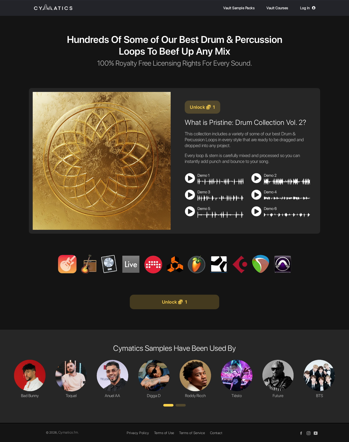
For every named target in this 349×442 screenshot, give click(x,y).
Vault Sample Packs (238, 8)
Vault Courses (277, 8)
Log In (305, 8)
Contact (216, 433)
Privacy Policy (138, 433)
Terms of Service (192, 433)
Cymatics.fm (68, 432)
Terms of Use (164, 433)
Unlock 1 (202, 107)
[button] (168, 405)
